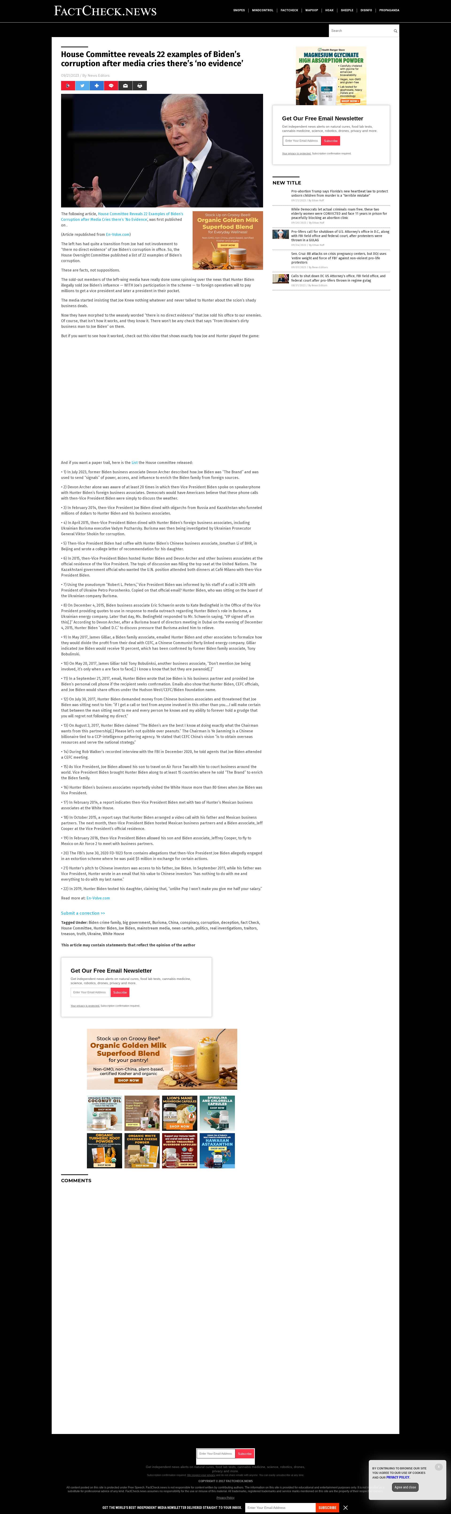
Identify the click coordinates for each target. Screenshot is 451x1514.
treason (68, 934)
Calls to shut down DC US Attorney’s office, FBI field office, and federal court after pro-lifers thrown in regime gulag (338, 278)
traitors (250, 928)
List (135, 462)
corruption (210, 922)
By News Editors (318, 267)
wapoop (311, 10)
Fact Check (250, 922)
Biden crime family (105, 922)
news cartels (183, 928)
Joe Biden (127, 928)
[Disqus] (162, 1245)
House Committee (76, 928)
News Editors (98, 75)
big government (136, 922)
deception (230, 922)
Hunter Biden (105, 928)
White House (113, 934)
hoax (329, 10)
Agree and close (405, 1487)
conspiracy (189, 922)
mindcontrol (262, 10)
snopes (239, 10)
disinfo (366, 10)
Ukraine (94, 934)
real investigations (226, 928)
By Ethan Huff (316, 200)
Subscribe (327, 1508)
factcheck (289, 10)
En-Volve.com (117, 234)
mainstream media (153, 928)
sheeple (347, 10)
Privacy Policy (225, 1497)
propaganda (389, 10)
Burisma (159, 922)
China (173, 922)
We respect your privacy (201, 1475)
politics (201, 928)
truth (81, 934)
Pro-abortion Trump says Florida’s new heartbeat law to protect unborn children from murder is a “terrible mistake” (339, 193)
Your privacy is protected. (85, 1005)
